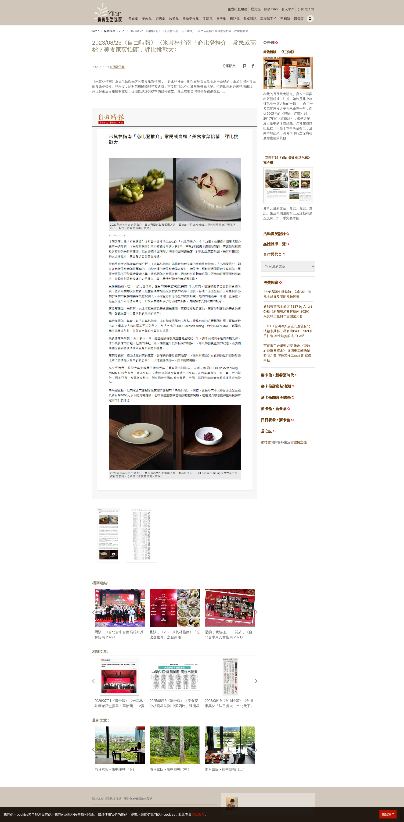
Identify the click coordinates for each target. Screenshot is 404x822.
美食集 (133, 18)
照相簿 (285, 18)
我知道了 (388, 814)
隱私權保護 (114, 799)
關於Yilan (271, 9)
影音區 (299, 18)
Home (95, 31)
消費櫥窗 (270, 282)
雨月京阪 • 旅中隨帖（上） (225, 769)
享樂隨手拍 (268, 18)
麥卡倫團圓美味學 (276, 397)
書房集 (221, 18)
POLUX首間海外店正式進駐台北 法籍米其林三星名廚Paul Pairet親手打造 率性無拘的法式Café (288, 331)
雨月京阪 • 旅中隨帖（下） (115, 769)
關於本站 (98, 799)
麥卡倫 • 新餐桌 (274, 409)
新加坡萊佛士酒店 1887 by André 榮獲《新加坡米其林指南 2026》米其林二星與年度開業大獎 (287, 311)
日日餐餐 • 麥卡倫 (275, 420)
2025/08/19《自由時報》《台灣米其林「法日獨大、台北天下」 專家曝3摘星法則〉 (229, 706)
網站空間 (267, 442)
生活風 (208, 18)
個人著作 (287, 9)
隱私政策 (198, 814)
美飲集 (147, 18)
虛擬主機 (300, 442)
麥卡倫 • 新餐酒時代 (277, 375)
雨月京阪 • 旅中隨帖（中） (170, 769)
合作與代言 (272, 254)
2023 (122, 31)
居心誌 (266, 431)
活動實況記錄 (274, 233)
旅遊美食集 (191, 18)
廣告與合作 (131, 799)
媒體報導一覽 (274, 243)
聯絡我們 (146, 799)
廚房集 (160, 18)
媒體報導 (109, 31)
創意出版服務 (237, 9)
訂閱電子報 (306, 9)
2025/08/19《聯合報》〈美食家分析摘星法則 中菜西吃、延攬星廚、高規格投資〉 (175, 706)
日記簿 (235, 18)
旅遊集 (174, 18)
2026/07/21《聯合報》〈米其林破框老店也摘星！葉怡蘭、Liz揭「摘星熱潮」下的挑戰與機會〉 (119, 706)
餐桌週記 (249, 18)
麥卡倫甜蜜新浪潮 (276, 386)
